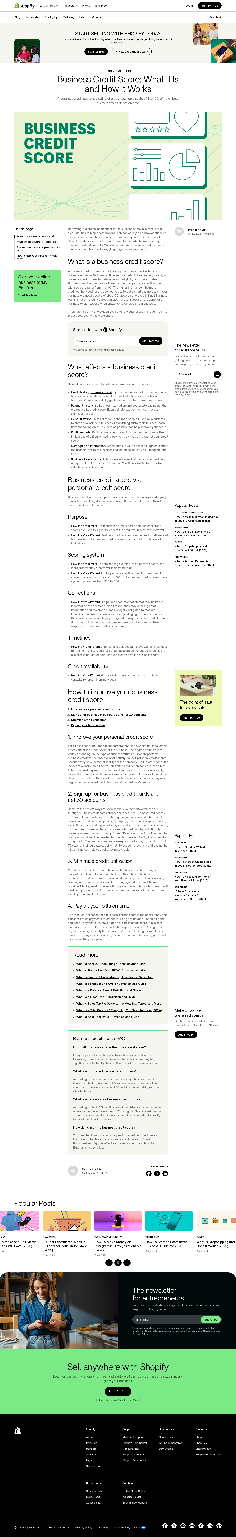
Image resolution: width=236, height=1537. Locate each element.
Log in (189, 5)
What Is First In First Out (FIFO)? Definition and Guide (112, 970)
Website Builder (131, 1496)
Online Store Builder (134, 1491)
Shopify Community (134, 1460)
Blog (17, 17)
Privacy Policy (182, 394)
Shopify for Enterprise (208, 1454)
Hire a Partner (130, 1448)
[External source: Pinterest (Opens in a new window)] (219, 1525)
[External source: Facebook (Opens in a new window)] (165, 1525)
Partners (91, 1448)
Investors (91, 1443)
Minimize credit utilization (88, 720)
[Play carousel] (118, 1262)
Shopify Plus (203, 1448)
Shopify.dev (166, 1437)
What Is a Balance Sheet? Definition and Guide (108, 990)
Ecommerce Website (134, 1502)
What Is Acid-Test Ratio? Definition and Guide (107, 1017)
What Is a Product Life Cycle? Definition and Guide (111, 983)
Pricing (86, 5)
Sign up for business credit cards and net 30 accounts (109, 714)
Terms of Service (59, 1527)
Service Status (94, 1466)
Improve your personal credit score (95, 709)
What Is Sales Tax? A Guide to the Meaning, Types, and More (118, 1003)
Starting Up (51, 17)
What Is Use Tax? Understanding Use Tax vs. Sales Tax (114, 977)
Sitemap (104, 1527)
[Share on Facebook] (149, 1173)
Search (213, 17)
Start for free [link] (150, 341)
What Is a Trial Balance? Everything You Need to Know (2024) (119, 1010)
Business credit (101, 392)
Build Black (93, 1496)
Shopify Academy (133, 1454)
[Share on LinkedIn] (165, 1173)
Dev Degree (166, 1448)
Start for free (209, 5)
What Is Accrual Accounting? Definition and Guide (110, 964)
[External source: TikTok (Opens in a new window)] (201, 1525)
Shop (198, 1437)
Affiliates (91, 1454)
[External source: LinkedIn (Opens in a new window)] (210, 1525)
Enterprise (101, 5)
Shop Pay (201, 1443)
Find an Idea (32, 17)
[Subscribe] (217, 374)
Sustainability (94, 1491)
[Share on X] (157, 1173)
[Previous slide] (109, 1262)
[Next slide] (127, 1262)
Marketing (68, 17)
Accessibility (93, 1502)
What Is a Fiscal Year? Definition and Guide (106, 997)
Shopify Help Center (134, 1443)
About (89, 1437)
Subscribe (211, 1319)
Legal (89, 1460)
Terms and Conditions (201, 391)
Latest (83, 17)
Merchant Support (133, 1437)
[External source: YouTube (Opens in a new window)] (183, 1525)
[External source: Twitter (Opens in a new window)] (174, 1525)
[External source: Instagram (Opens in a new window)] (192, 1525)
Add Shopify (186, 1034)
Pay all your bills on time (88, 725)
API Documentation (170, 1443)
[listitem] (118, 1231)
